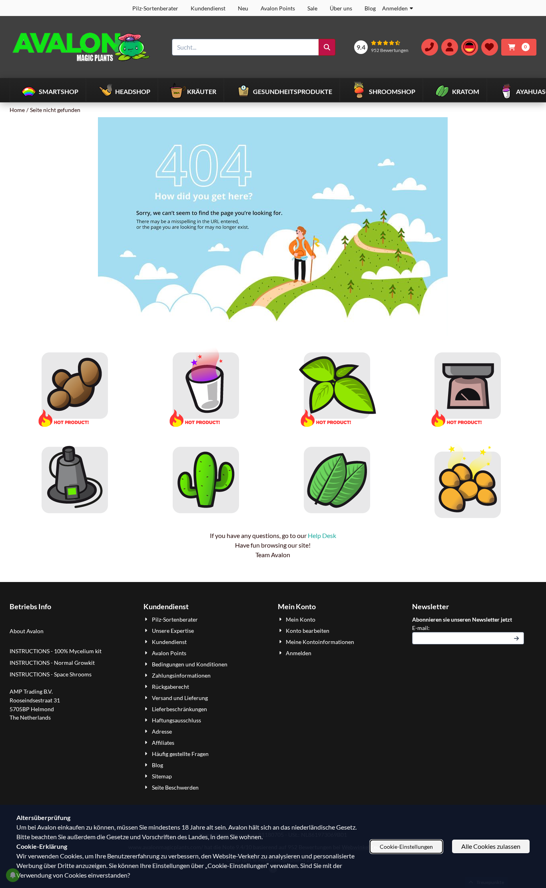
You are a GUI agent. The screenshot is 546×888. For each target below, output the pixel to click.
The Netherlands (30, 717)
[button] (449, 47)
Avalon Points (278, 8)
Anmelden (395, 8)
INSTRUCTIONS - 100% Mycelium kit (56, 651)
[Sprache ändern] (470, 47)
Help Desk (322, 535)
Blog (370, 8)
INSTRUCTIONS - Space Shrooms (51, 674)
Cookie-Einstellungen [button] (406, 846)
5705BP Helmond (32, 709)
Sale (312, 8)
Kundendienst (208, 8)
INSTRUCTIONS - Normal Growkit (52, 662)
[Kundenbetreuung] (429, 47)
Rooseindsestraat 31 (35, 700)
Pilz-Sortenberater (155, 8)
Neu (243, 8)
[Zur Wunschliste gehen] (489, 47)
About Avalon (27, 631)
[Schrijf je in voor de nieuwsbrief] (516, 638)
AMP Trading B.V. (31, 691)
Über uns (341, 8)
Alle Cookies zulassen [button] (490, 846)
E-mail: (468, 627)
